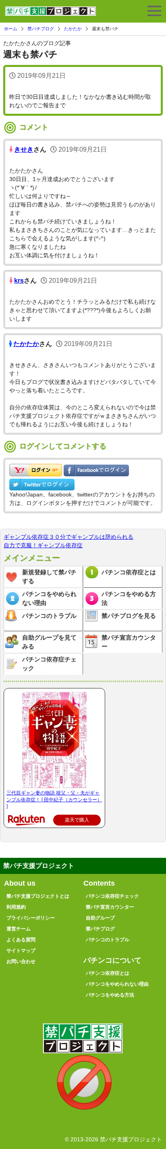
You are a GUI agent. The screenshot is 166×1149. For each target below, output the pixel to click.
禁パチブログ (40, 28)
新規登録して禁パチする (49, 577)
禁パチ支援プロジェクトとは (37, 896)
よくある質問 (20, 940)
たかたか (73, 28)
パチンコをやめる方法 (129, 598)
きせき (23, 149)
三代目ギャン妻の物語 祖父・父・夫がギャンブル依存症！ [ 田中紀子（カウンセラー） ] (54, 799)
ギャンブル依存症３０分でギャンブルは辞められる (68, 537)
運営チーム (18, 929)
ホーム (10, 28)
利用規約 (16, 907)
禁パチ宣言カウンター (129, 642)
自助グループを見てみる (49, 642)
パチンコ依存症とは (129, 572)
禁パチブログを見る (129, 615)
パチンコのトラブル (49, 615)
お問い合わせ (20, 961)
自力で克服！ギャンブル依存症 (43, 545)
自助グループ (100, 918)
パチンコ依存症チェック (49, 664)
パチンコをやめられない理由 (49, 598)
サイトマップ (20, 950)
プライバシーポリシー (30, 918)
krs (19, 280)
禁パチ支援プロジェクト (50, 14)
